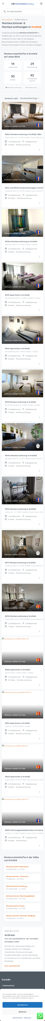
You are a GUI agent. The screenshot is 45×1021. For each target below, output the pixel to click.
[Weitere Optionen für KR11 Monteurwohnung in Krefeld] (39, 578)
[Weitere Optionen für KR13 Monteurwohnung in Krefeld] (39, 417)
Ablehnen (22, 1012)
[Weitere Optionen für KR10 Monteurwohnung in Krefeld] (39, 631)
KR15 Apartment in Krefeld (17, 295)
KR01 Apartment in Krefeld (17, 723)
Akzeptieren (22, 1005)
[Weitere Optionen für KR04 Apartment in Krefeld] (39, 792)
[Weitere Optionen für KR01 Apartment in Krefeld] (39, 738)
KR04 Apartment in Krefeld (17, 776)
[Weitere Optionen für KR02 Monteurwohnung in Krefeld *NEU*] (39, 149)
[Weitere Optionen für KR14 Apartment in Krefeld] (39, 363)
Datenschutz (27, 1017)
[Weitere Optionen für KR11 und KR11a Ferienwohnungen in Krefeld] (39, 203)
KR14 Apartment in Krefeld (17, 348)
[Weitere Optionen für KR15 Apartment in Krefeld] (39, 310)
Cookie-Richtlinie (17, 1017)
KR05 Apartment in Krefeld (17, 669)
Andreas (9, 935)
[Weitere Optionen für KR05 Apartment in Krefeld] (39, 685)
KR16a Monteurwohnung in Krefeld (21, 241)
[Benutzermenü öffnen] (41, 4)
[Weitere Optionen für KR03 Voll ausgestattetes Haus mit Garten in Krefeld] (39, 845)
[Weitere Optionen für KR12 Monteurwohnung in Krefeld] (39, 524)
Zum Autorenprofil (12, 966)
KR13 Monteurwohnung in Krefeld (20, 402)
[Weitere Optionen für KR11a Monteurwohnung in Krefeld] (39, 471)
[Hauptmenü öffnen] (3, 4)
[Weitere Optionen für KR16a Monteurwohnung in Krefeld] (39, 256)
